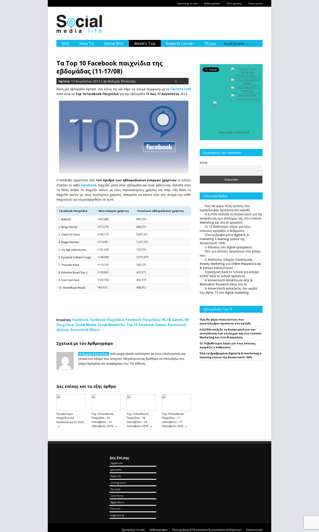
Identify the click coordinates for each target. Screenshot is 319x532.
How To (86, 43)
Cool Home (116, 495)
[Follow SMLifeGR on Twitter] (246, 83)
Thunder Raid (70, 265)
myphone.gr (117, 515)
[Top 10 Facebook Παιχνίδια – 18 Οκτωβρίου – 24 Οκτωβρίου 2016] (141, 410)
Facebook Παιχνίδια (107, 320)
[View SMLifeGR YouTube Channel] (246, 99)
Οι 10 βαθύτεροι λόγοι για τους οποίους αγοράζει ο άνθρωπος (228, 345)
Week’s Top (145, 43)
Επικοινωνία (255, 3)
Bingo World (69, 227)
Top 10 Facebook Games (146, 324)
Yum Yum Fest (70, 280)
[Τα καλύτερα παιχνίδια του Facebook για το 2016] (71, 410)
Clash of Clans (70, 234)
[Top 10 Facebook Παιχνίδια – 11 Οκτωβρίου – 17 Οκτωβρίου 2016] (176, 410)
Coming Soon (118, 482)
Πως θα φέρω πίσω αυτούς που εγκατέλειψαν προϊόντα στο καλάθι (225, 321)
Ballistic (66, 219)
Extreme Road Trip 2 (74, 272)
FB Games (175, 320)
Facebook (89, 185)
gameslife (116, 469)
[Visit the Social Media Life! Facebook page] (246, 75)
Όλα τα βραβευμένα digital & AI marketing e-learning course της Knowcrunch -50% (231, 355)
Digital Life (116, 463)
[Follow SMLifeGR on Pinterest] (246, 91)
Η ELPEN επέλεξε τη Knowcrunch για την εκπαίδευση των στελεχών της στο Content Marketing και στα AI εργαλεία (230, 333)
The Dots (115, 489)
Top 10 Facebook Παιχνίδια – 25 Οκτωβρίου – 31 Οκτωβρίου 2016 (102, 420)
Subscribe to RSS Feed (234, 132)
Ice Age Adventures (73, 250)
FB (163, 320)
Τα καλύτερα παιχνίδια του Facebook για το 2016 (70, 418)
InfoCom (115, 508)
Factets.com (181, 89)
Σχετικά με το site (187, 3)
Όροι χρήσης (234, 3)
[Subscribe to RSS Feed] (215, 132)
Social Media (86, 324)
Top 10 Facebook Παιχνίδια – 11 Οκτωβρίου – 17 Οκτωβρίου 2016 (173, 420)
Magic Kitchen (70, 242)
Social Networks (111, 324)
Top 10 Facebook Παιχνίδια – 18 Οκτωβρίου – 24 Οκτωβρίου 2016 (137, 420)
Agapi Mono (117, 502)
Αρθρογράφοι (212, 3)
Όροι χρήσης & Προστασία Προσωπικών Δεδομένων (207, 530)
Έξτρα (210, 43)
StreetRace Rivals (74, 288)
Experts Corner (180, 43)
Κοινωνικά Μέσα (84, 329)
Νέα (65, 43)
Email (203, 162)
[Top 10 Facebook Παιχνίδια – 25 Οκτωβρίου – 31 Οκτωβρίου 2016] (106, 410)
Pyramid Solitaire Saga (76, 257)
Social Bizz (114, 43)
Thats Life (115, 476)
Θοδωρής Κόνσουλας (93, 354)
